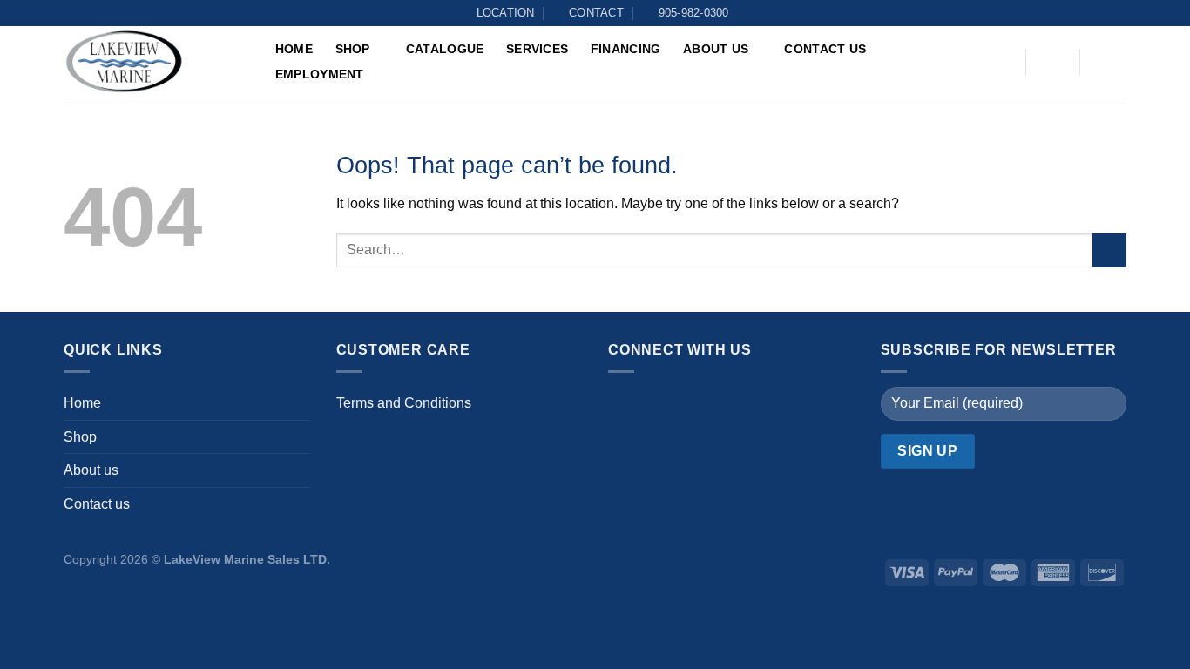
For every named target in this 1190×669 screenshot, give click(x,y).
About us (715, 49)
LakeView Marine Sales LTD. (247, 559)
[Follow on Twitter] (695, 405)
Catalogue (445, 49)
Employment (319, 74)
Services (537, 49)
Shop (352, 49)
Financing (626, 49)
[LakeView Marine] (151, 62)
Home (294, 49)
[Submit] (1109, 250)
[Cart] (1106, 62)
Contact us (825, 49)
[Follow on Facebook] (626, 405)
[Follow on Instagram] (661, 405)
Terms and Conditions (403, 402)
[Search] (1000, 63)
